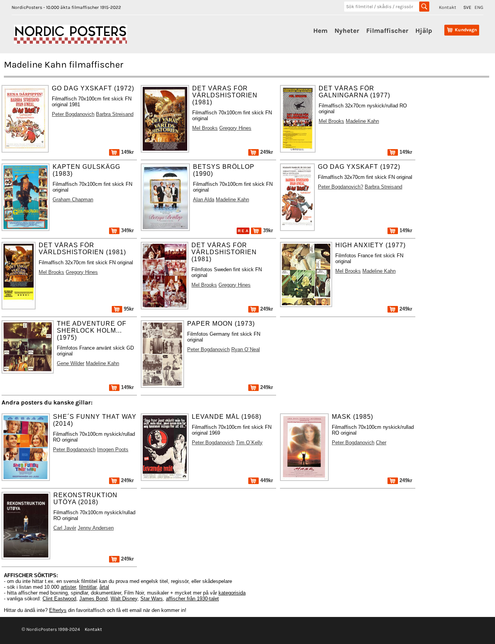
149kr (126, 152)
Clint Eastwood (59, 599)
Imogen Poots (112, 449)
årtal (104, 587)
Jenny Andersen (96, 528)
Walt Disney (124, 599)
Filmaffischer (387, 30)
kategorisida (232, 593)
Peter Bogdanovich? (340, 187)
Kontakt (447, 7)
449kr (266, 480)
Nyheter (347, 30)
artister (68, 587)
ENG (479, 7)
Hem (320, 30)
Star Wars (151, 599)
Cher (381, 442)
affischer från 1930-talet (192, 599)
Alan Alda (203, 199)
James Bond (93, 599)
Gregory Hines (235, 128)
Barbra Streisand (114, 114)
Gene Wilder (70, 363)
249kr (266, 152)
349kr (126, 230)
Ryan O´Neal (245, 349)
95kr (128, 309)
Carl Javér (64, 528)
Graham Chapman (73, 199)
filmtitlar (87, 587)
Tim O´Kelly (249, 442)
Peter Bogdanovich (73, 114)
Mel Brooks (205, 128)
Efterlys (58, 610)
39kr (267, 230)
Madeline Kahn (362, 121)
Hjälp (423, 30)
